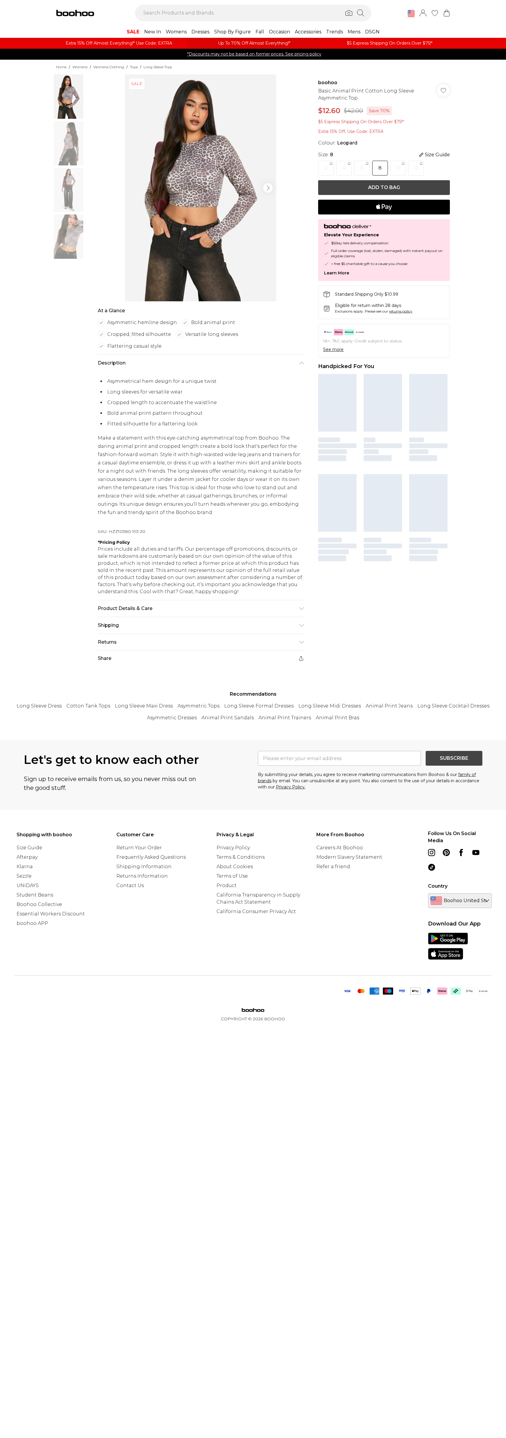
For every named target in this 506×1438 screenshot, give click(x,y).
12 (416, 168)
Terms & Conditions (241, 857)
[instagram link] (431, 852)
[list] (200, 187)
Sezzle (24, 876)
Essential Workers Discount (51, 914)
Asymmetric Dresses (172, 717)
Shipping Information (144, 866)
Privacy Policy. (290, 787)
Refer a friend (333, 866)
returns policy (400, 311)
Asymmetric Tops (198, 706)
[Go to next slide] (268, 188)
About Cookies (235, 866)
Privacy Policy (233, 847)
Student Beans (35, 895)
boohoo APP (32, 923)
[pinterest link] (446, 852)
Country (438, 886)
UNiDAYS (28, 885)
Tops (134, 67)
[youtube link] (475, 852)
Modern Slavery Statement (349, 857)
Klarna (25, 866)
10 (398, 168)
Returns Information (142, 876)
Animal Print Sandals (227, 717)
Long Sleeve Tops (158, 67)
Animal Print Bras (337, 717)
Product (227, 885)
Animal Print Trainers (284, 717)
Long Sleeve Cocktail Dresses (453, 706)
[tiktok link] (431, 867)
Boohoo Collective (39, 904)
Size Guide (29, 847)
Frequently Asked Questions (151, 857)
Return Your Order (139, 847)
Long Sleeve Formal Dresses (259, 706)
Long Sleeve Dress (39, 706)
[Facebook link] (461, 852)
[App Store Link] (448, 946)
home (61, 67)
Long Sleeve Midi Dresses (329, 706)
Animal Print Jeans (389, 706)
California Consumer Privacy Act (256, 911)
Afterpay (27, 857)
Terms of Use (232, 876)
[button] (411, 13)
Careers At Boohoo (339, 847)
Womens (79, 67)
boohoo (327, 82)
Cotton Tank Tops (88, 706)
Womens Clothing (108, 67)
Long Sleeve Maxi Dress (144, 706)
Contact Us (130, 885)
